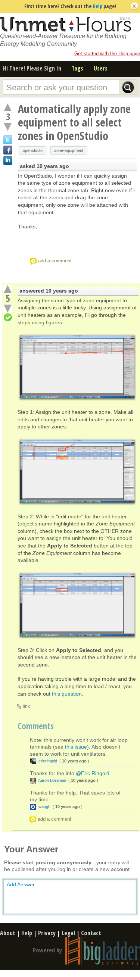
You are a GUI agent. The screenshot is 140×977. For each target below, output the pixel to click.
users (101, 68)
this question (67, 694)
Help (97, 6)
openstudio (33, 150)
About (7, 933)
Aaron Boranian (52, 780)
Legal (68, 933)
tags (77, 68)
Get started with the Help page (107, 53)
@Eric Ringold (92, 773)
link (26, 706)
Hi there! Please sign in (32, 68)
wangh (44, 806)
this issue (76, 747)
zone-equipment (68, 150)
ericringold (47, 761)
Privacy (47, 933)
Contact (91, 933)
